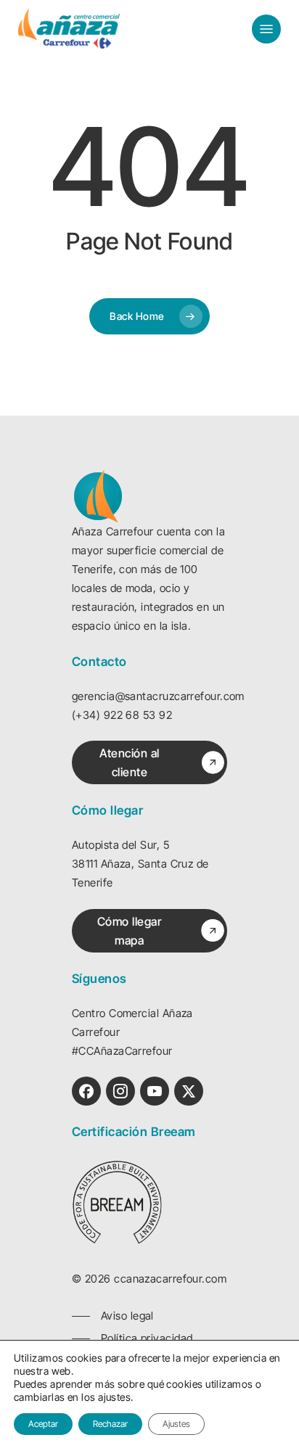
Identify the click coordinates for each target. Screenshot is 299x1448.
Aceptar (43, 1423)
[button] (266, 29)
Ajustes (176, 1423)
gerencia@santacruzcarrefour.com (158, 696)
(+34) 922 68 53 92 (122, 715)
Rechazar (110, 1423)
